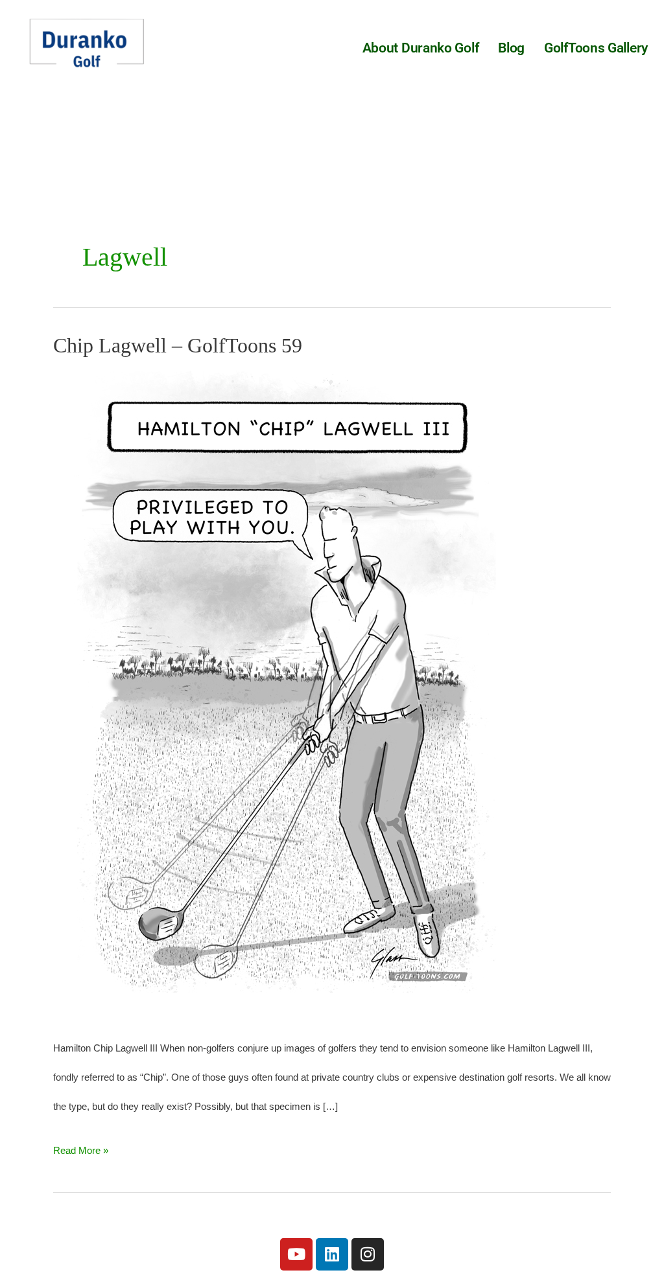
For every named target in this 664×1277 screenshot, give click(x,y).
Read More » (80, 1146)
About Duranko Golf (420, 48)
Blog (511, 48)
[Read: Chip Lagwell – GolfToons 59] (286, 693)
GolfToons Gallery (596, 48)
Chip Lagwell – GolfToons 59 (177, 345)
